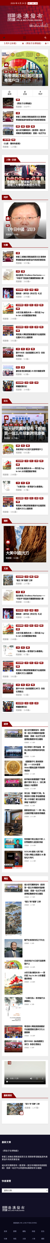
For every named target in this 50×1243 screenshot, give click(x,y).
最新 (10, 94)
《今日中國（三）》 (21, 229)
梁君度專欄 (11, 179)
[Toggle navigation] (24, 37)
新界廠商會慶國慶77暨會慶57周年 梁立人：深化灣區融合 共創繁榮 (35, 782)
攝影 (8, 549)
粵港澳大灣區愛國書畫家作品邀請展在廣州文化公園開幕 (34, 1029)
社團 (18, 113)
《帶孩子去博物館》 (11, 1151)
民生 (28, 126)
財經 (23, 126)
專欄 (13, 139)
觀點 (8, 225)
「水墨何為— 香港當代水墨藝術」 (30, 487)
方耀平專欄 (7, 139)
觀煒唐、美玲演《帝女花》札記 (29, 293)
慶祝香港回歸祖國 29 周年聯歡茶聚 (30, 371)
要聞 (6, 71)
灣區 (33, 126)
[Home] (4, 38)
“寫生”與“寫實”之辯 (24, 580)
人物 (27, 179)
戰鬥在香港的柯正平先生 (34, 940)
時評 (40, 94)
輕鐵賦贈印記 (21, 386)
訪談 (25, 94)
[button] (45, 37)
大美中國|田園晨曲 (21, 553)
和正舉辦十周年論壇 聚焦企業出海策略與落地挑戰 (34, 750)
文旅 (17, 179)
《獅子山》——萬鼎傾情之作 (23, 183)
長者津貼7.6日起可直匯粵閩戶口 (29, 449)
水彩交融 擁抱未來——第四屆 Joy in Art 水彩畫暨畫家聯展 (34, 975)
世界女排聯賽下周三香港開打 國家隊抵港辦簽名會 (25, 78)
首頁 (5, 1231)
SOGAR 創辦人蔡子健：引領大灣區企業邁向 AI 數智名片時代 (35, 854)
